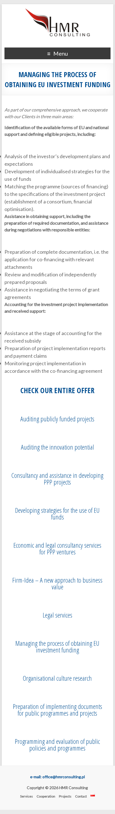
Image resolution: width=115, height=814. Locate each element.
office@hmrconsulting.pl (63, 776)
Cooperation (46, 796)
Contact (81, 796)
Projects (65, 796)
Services (26, 796)
